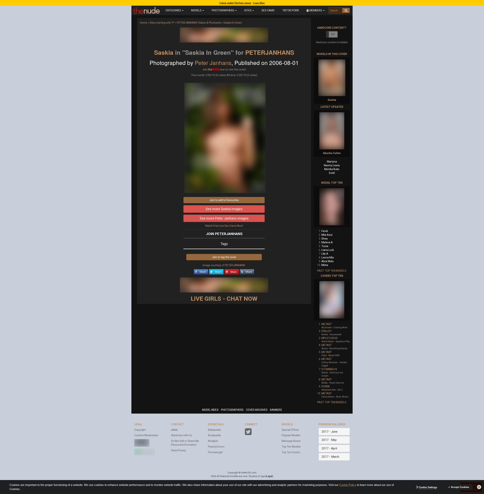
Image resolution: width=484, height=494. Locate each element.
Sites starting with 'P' (162, 22)
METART (326, 324)
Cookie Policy (347, 484)
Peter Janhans (213, 63)
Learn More (259, 3)
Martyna (332, 161)
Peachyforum (216, 446)
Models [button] (196, 10)
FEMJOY (326, 331)
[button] (315, 10)
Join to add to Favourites (224, 200)
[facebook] (201, 270)
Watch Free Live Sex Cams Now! (224, 225)
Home (143, 22)
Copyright (140, 429)
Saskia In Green (232, 22)
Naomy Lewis (332, 165)
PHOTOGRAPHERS (232, 409)
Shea (324, 238)
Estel (332, 172)
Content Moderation (146, 435)
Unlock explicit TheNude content (235, 3)
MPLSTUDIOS (329, 338)
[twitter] (216, 270)
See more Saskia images (224, 209)
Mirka (324, 265)
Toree (324, 246)
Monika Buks (331, 169)
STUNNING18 (329, 369)
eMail (174, 429)
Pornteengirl (215, 452)
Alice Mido (327, 261)
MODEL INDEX (210, 409)
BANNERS (276, 409)
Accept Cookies (460, 487)
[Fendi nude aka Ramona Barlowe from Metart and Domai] (332, 206)
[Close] (479, 487)
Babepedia (214, 429)
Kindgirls (213, 440)
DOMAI (325, 386)
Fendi (324, 231)
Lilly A (324, 253)
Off (333, 34)
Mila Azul (326, 234)
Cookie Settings (428, 487)
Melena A (327, 242)
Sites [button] (248, 10)
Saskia (163, 52)
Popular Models (291, 435)
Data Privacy (178, 450)
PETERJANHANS (269, 52)
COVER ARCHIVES (257, 409)
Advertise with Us (181, 435)
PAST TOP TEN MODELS (331, 270)
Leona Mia (327, 257)
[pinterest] (231, 270)
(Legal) (269, 476)
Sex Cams (268, 10)
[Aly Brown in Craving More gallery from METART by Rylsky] (332, 299)
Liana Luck (327, 249)
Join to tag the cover (224, 257)
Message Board (291, 440)
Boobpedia (214, 435)
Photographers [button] (223, 10)
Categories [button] (173, 10)
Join (204, 69)
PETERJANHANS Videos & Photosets (199, 22)
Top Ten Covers (291, 452)
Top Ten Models (291, 446)
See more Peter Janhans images (224, 218)
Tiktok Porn (290, 10)
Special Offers (290, 429)
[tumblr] (247, 270)
